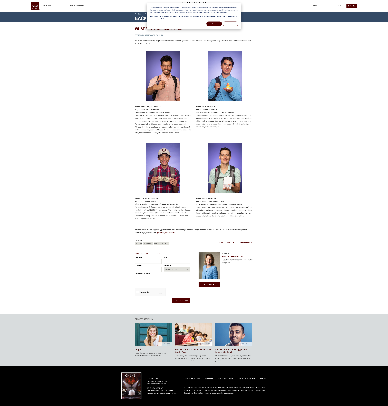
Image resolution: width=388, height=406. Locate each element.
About (314, 6)
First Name (138, 257)
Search (338, 6)
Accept (214, 24)
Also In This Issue (76, 6)
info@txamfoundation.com (158, 383)
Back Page (138, 243)
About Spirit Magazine (192, 379)
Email (165, 257)
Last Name (138, 265)
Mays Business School (161, 243)
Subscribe (209, 379)
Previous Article (227, 242)
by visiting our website (166, 232)
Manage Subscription (226, 379)
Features (47, 6)
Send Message (181, 300)
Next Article (245, 242)
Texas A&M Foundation (247, 379)
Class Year (167, 265)
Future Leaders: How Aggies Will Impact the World (231, 351)
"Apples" (139, 349)
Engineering (148, 243)
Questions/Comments (142, 273)
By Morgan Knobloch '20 (149, 35)
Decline (230, 24)
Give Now (351, 6)
